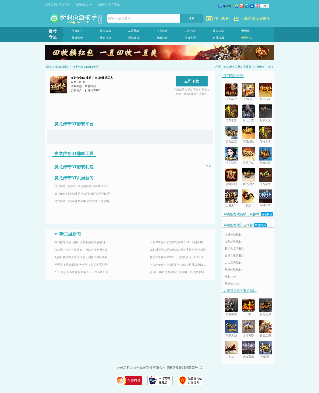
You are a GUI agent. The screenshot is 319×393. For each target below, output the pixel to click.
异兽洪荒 (77, 37)
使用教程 (221, 19)
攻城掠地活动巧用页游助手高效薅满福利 (79, 242)
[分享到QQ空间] (236, 6)
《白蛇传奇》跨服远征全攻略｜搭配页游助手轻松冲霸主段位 (179, 264)
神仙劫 (265, 356)
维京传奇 (105, 37)
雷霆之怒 (248, 162)
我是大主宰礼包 (234, 248)
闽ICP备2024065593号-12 (184, 367)
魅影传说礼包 (233, 269)
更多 (209, 166)
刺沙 (248, 205)
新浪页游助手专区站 (57, 4)
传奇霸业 (231, 99)
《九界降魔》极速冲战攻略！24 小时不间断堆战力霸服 (179, 242)
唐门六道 (248, 120)
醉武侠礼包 (232, 283)
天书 (248, 314)
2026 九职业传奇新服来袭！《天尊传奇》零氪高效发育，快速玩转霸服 (83, 272)
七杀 (231, 356)
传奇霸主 (265, 184)
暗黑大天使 (265, 121)
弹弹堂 (245, 30)
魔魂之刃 (265, 314)
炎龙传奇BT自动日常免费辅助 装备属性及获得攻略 (83, 186)
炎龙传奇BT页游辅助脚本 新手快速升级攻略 (81, 201)
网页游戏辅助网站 (57, 66)
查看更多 (246, 37)
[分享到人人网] (251, 6)
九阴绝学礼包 (233, 241)
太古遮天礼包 (233, 262)
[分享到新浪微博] (241, 6)
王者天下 (231, 205)
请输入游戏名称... (121, 18)
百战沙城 (218, 37)
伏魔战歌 (162, 37)
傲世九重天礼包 (234, 255)
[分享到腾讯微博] (246, 6)
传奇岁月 (77, 30)
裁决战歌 (133, 30)
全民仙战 (133, 37)
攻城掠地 (218, 30)
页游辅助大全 (83, 4)
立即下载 (191, 81)
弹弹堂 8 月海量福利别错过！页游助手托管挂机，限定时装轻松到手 (83, 264)
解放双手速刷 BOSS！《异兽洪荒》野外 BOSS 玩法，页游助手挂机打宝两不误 (179, 257)
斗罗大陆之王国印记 (231, 336)
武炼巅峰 (248, 356)
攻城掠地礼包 (233, 234)
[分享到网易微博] (256, 6)
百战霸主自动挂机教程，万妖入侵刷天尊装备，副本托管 (83, 249)
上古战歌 (162, 30)
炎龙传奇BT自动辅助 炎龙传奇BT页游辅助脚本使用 (83, 193)
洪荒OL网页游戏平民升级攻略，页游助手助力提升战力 (179, 272)
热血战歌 (105, 30)
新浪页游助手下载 (108, 4)
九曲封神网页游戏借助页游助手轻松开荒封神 (178, 249)
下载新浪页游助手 (255, 19)
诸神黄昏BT (248, 336)
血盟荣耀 (231, 314)
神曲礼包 (230, 276)
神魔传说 (265, 162)
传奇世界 (190, 37)
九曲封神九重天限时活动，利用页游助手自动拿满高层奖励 (83, 257)
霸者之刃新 (265, 336)
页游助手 (74, 18)
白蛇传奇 (190, 30)
